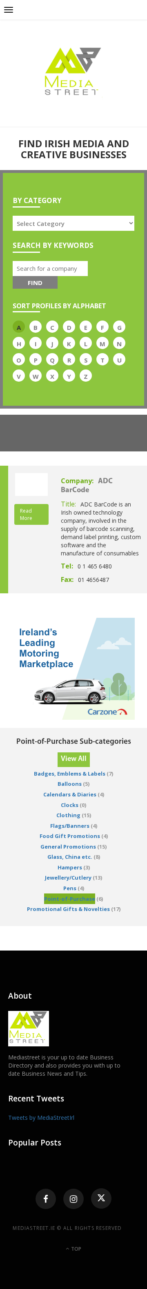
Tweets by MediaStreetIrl (41, 1117)
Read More (26, 514)
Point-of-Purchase (69, 898)
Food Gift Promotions (70, 836)
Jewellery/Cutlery (68, 877)
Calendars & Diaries (69, 794)
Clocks (69, 805)
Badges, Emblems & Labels (69, 773)
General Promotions (68, 846)
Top (75, 1248)
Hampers (70, 867)
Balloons (70, 783)
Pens (69, 888)
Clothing (68, 815)
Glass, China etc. (69, 856)
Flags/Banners (69, 825)
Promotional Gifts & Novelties (68, 909)
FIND (35, 283)
